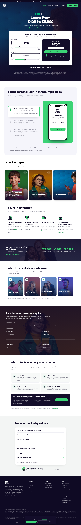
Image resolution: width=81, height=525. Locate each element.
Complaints (64, 487)
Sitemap (30, 491)
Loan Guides (50, 5)
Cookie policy (64, 493)
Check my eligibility (72, 5)
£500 (20, 325)
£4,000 (50, 325)
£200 (11, 325)
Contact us (31, 485)
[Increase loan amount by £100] (38, 47)
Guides (30, 487)
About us (30, 483)
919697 (15, 229)
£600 (25, 325)
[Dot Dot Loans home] (7, 482)
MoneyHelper (55, 408)
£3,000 (45, 325)
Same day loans (48, 483)
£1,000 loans (47, 489)
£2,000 (40, 325)
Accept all (31, 521)
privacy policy (61, 232)
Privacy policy (64, 485)
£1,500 (34, 325)
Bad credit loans (48, 487)
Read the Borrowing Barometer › (13, 254)
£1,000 (29, 325)
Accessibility (64, 498)
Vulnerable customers (66, 500)
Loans (43, 5)
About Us (57, 5)
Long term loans (48, 491)
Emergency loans (48, 485)
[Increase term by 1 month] (38, 59)
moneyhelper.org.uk (46, 1)
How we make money (66, 491)
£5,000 (55, 325)
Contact (63, 5)
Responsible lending (66, 489)
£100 (7, 325)
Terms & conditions (66, 483)
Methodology (31, 493)
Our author (31, 489)
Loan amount (14, 39)
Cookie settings (65, 496)
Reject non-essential (42, 521)
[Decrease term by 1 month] (12, 59)
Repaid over (13, 52)
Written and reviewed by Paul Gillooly (34, 468)
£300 (16, 325)
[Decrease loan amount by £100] (12, 47)
